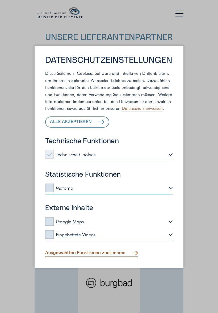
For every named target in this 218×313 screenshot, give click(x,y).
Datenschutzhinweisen (142, 108)
